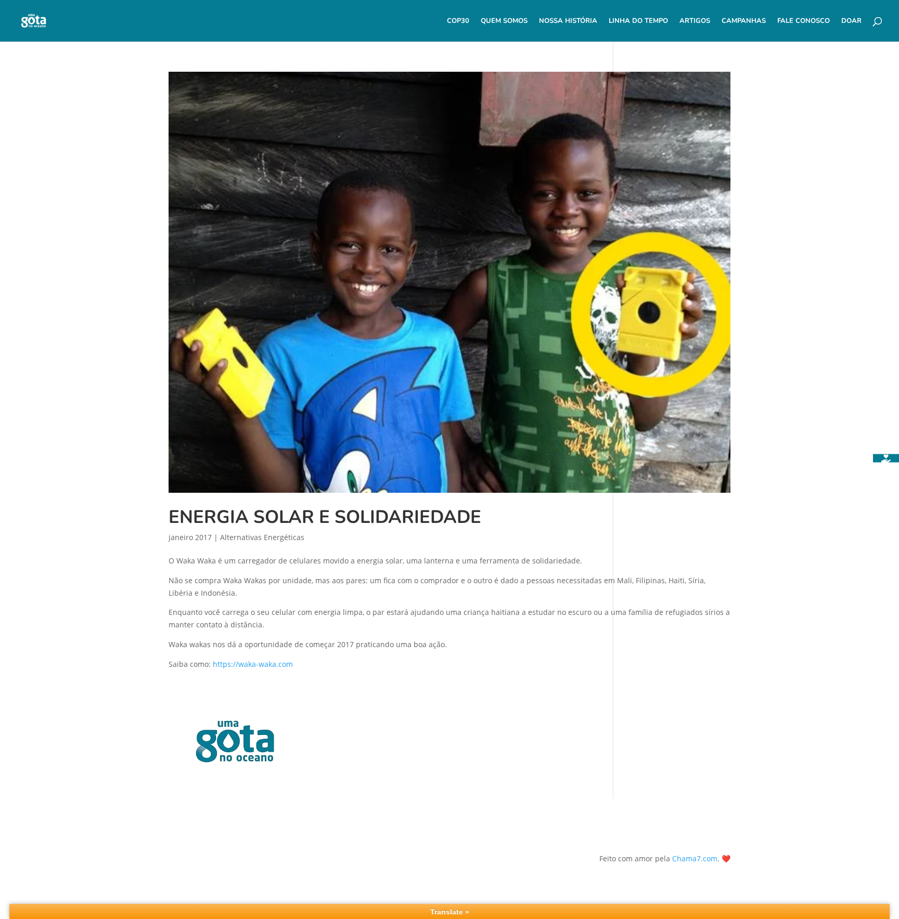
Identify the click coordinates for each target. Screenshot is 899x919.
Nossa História (568, 21)
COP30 (458, 21)
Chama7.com (694, 858)
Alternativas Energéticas (262, 537)
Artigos (694, 21)
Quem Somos (504, 21)
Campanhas (744, 21)
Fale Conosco (803, 21)
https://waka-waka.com (253, 664)
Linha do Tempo (638, 21)
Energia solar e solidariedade (325, 517)
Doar (851, 21)
